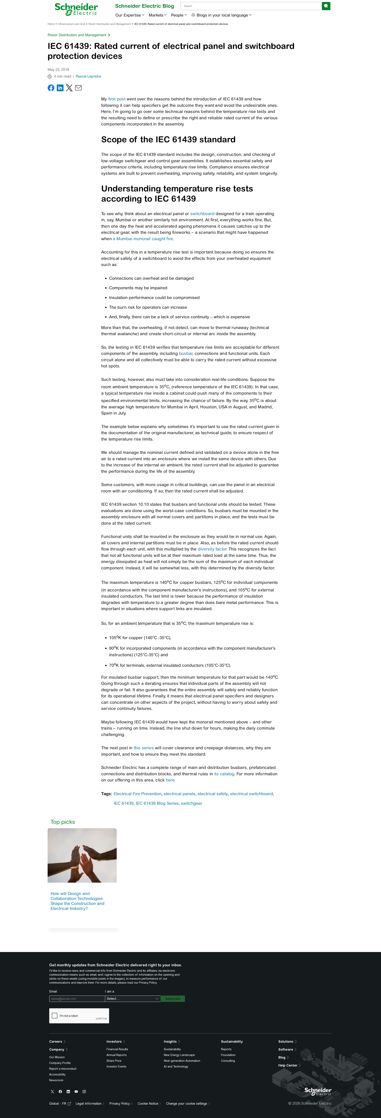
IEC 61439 (124, 803)
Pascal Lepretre (88, 76)
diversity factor (212, 548)
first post (116, 98)
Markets (156, 15)
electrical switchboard (251, 793)
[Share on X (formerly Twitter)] (69, 88)
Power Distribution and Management (110, 23)
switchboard (203, 213)
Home (51, 23)
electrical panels (179, 793)
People (177, 15)
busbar (185, 353)
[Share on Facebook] (51, 88)
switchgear (191, 803)
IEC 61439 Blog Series (157, 803)
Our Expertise (128, 15)
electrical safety (213, 793)
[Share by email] (78, 88)
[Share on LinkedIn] (60, 88)
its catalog (224, 773)
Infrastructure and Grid (71, 23)
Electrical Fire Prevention (138, 793)
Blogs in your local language (222, 15)
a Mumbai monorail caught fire (143, 238)
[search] (326, 6)
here (170, 779)
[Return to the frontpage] (76, 9)
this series (144, 747)
